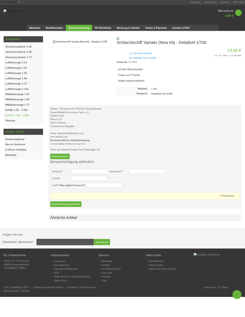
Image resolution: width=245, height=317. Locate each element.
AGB (56, 272)
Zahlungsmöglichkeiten (66, 269)
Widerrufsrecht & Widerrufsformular (72, 276)
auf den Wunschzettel (130, 69)
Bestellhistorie (156, 261)
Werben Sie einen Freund (162, 269)
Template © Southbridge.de (81, 287)
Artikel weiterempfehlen (131, 80)
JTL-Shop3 (222, 287)
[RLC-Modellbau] (13, 11)
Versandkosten (61, 265)
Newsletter (107, 261)
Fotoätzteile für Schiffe (162, 94)
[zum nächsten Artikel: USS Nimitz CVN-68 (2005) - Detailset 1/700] (238, 38)
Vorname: (57, 171)
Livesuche (107, 272)
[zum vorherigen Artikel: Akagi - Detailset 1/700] (234, 38)
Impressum (60, 261)
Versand (237, 55)
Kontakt (106, 265)
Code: (68, 185)
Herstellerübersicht (111, 269)
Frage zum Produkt (129, 75)
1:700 (154, 89)
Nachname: (116, 171)
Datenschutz (60, 280)
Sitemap (106, 276)
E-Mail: (56, 178)
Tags (104, 280)
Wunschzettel (156, 265)
